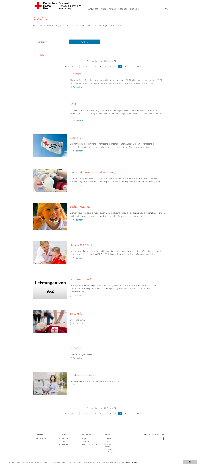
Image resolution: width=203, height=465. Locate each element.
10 (125, 66)
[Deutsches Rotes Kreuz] (45, 6)
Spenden (123, 8)
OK (190, 462)
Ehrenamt (63, 441)
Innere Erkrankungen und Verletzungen (94, 172)
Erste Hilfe (76, 313)
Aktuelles (85, 441)
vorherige (69, 66)
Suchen (84, 42)
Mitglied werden (65, 438)
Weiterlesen (78, 87)
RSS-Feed (108, 452)
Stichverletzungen (81, 206)
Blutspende (63, 444)
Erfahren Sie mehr (131, 462)
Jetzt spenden (41, 438)
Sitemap (107, 444)
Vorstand (75, 137)
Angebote (93, 8)
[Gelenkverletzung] (50, 180)
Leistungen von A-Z (82, 279)
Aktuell (112, 8)
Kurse (103, 8)
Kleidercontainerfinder (84, 375)
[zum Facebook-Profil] (163, 438)
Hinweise (76, 74)
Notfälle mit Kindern (82, 244)
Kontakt (107, 441)
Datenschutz (109, 446)
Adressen (108, 438)
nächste (138, 66)
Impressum (108, 449)
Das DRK (134, 8)
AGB (73, 104)
